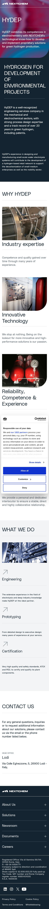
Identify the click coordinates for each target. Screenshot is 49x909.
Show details (35, 462)
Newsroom (9, 825)
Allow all (24, 470)
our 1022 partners (19, 432)
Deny (24, 487)
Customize (23, 479)
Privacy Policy (9, 899)
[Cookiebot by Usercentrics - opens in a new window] (35, 419)
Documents (10, 836)
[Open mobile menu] (43, 4)
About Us (8, 804)
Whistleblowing (33, 905)
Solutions (8, 815)
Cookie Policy (32, 899)
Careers (7, 846)
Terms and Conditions (12, 905)
